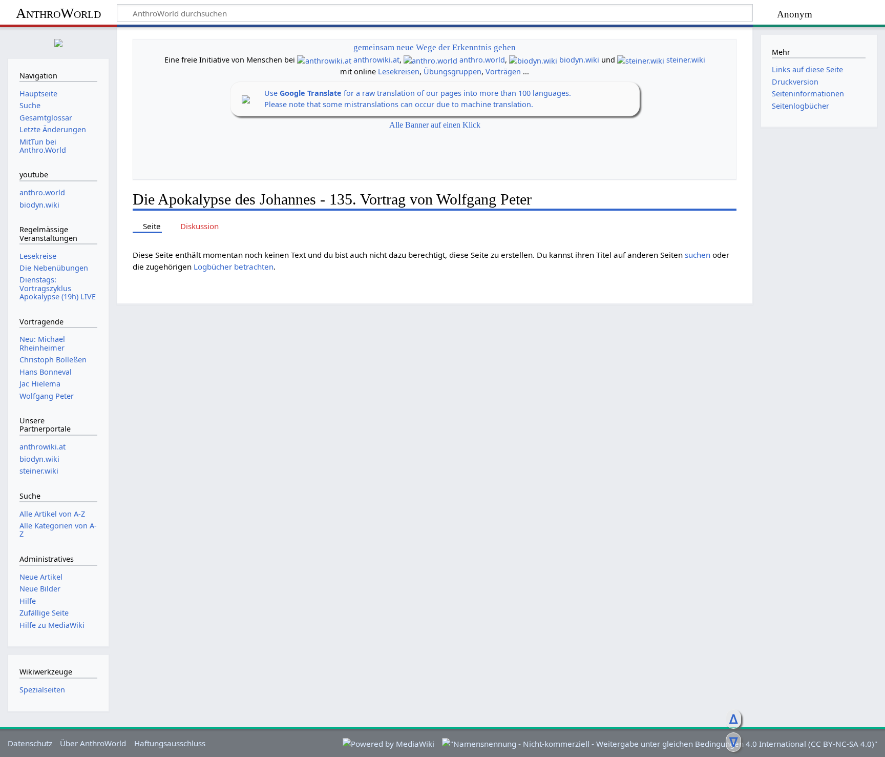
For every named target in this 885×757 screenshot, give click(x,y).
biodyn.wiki (579, 60)
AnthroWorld (58, 13)
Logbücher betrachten (233, 266)
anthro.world (482, 60)
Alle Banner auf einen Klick (434, 124)
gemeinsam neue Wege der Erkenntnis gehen (434, 47)
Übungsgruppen (452, 71)
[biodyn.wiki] (533, 60)
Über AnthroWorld (93, 743)
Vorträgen (503, 71)
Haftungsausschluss (169, 743)
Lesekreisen (398, 71)
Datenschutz (30, 743)
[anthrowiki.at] (324, 60)
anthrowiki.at (376, 60)
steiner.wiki (685, 60)
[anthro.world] (430, 60)
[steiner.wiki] (640, 60)
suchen (697, 255)
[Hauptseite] (58, 42)
